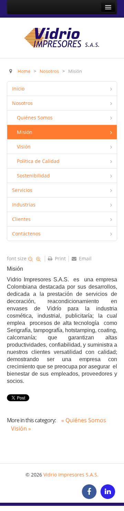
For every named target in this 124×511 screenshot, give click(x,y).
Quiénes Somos (35, 117)
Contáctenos (26, 233)
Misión (24, 132)
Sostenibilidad (33, 175)
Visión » (21, 428)
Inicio (18, 88)
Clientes (21, 219)
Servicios (22, 190)
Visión (24, 146)
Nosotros (22, 103)
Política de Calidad (38, 161)
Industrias (23, 204)
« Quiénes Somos (83, 420)
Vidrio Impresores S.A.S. (71, 474)
